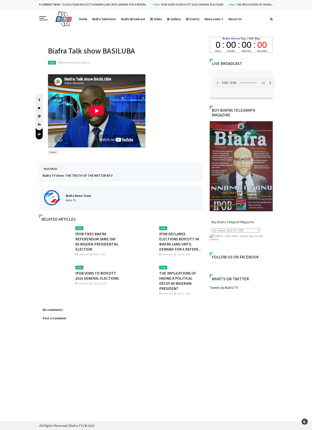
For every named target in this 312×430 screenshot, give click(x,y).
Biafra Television (104, 19)
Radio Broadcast (133, 19)
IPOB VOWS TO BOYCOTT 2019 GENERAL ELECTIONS (184, 4)
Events (195, 19)
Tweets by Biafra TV (224, 287)
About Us (235, 19)
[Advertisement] (245, 326)
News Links (213, 19)
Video (148, 4)
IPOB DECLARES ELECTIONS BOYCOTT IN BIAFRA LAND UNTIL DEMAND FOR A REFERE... (88, 4)
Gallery (176, 19)
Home (83, 19)
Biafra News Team (78, 195)
